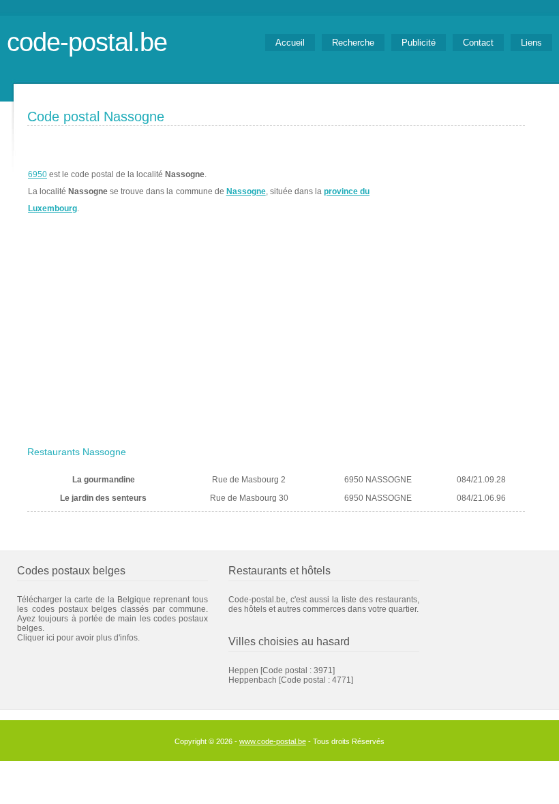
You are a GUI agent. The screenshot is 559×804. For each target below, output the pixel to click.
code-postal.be (87, 42)
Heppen (243, 670)
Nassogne (246, 191)
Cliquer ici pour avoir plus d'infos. (78, 638)
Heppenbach (252, 680)
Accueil (290, 42)
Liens (531, 42)
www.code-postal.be (272, 741)
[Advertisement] (276, 338)
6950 (37, 174)
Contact (478, 42)
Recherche (353, 42)
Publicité (419, 42)
